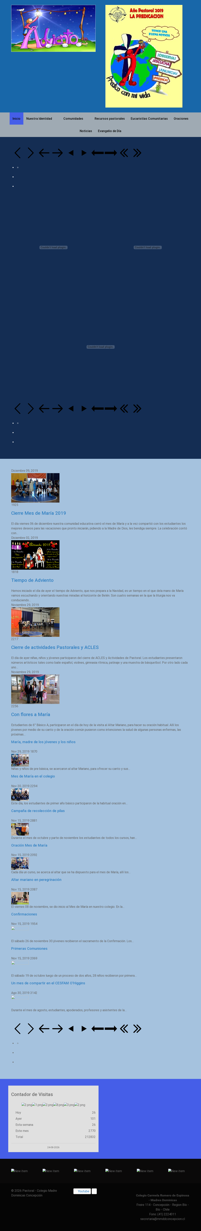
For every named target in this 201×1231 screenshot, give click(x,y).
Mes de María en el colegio (33, 776)
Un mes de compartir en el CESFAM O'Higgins (48, 983)
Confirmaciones (24, 914)
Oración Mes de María (29, 845)
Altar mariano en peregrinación (36, 880)
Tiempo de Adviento (32, 580)
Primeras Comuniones (29, 948)
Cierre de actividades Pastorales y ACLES (55, 647)
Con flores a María (30, 714)
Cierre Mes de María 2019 (38, 513)
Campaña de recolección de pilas (38, 811)
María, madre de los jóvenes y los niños (43, 742)
